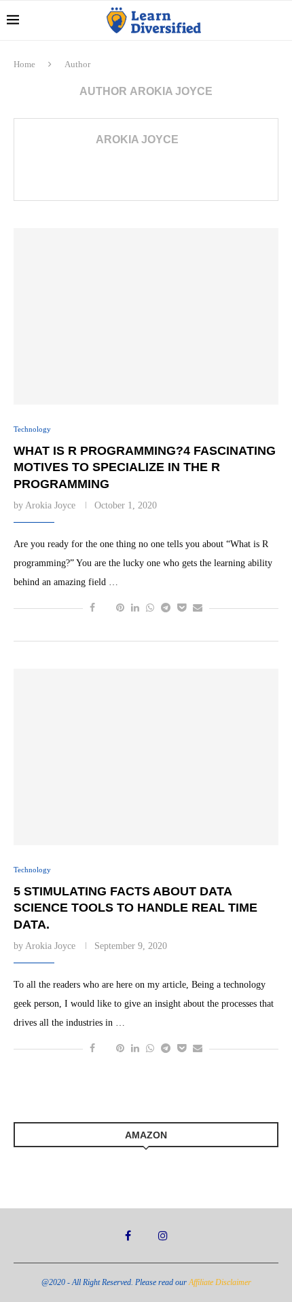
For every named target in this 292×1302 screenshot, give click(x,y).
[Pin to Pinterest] (120, 608)
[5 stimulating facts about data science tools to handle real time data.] (146, 757)
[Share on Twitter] (105, 608)
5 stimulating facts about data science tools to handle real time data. (135, 908)
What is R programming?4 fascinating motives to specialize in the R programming (145, 467)
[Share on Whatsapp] (150, 608)
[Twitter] (145, 1235)
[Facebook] (128, 1235)
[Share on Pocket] (181, 608)
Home (24, 64)
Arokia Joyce (137, 139)
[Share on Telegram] (165, 608)
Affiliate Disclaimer (220, 1282)
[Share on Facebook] (92, 608)
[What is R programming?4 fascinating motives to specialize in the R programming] (146, 316)
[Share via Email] (197, 608)
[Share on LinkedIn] (135, 608)
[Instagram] (163, 1235)
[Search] (278, 20)
